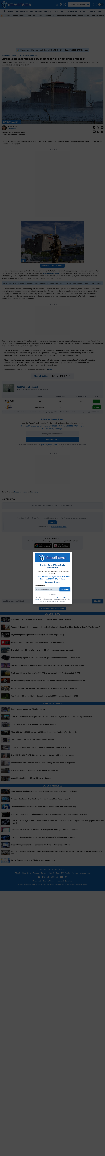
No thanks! (52, 594)
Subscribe (65, 589)
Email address (40, 585)
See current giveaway (52, 582)
